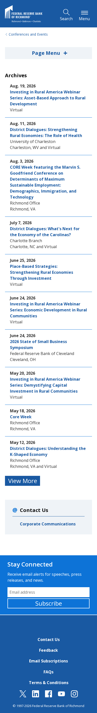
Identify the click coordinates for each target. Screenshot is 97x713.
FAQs (48, 672)
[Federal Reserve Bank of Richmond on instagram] (74, 696)
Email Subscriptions (48, 661)
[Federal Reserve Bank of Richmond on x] (22, 696)
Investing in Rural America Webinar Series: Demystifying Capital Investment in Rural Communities (45, 385)
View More (22, 481)
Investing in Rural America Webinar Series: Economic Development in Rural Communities (48, 310)
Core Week (21, 417)
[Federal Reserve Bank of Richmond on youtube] (61, 696)
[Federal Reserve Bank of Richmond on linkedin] (35, 696)
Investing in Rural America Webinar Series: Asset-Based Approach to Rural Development (48, 98)
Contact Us (49, 639)
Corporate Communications (48, 524)
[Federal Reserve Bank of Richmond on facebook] (48, 696)
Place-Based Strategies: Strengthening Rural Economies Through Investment (41, 272)
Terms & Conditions (48, 682)
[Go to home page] (23, 13)
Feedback (48, 650)
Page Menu (49, 53)
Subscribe (48, 603)
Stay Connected (30, 564)
